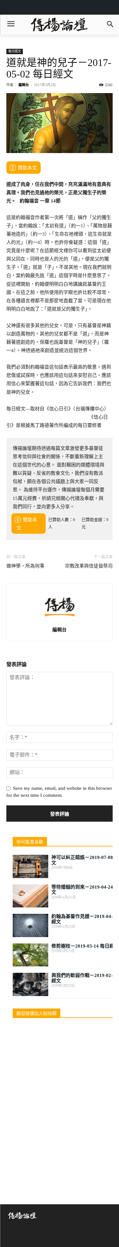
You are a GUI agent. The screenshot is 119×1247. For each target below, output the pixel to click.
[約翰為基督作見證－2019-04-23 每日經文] (30, 925)
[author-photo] (59, 620)
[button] (110, 24)
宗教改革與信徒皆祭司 (89, 565)
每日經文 (14, 51)
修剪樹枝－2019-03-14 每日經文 (85, 946)
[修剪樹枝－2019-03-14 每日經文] (30, 955)
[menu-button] (10, 24)
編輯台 (23, 85)
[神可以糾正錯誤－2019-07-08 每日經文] (30, 866)
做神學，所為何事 (25, 565)
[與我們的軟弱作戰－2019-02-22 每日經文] (30, 984)
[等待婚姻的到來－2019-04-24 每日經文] (30, 896)
